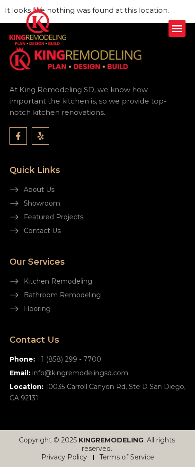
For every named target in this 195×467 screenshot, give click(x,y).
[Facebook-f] (18, 136)
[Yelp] (40, 136)
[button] (177, 28)
